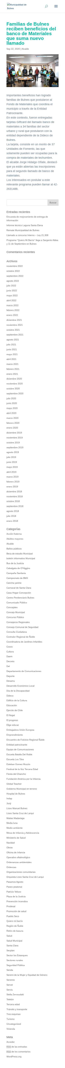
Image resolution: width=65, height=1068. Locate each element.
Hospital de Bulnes (15, 793)
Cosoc (9, 646)
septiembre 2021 (14, 334)
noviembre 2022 (14, 266)
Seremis (10, 980)
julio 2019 (11, 457)
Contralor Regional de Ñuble (20, 637)
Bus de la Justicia (15, 563)
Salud (9, 935)
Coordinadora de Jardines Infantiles (24, 641)
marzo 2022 (12, 305)
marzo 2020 (12, 418)
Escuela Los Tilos (15, 759)
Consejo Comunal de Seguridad (22, 627)
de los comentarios (18, 1051)
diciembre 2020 (14, 378)
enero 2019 (12, 486)
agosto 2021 (12, 339)
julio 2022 (11, 285)
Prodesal (10, 906)
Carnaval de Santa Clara (18, 588)
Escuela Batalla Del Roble (19, 754)
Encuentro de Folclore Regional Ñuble (25, 739)
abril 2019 (11, 472)
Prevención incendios (17, 901)
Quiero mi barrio (14, 921)
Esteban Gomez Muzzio (18, 764)
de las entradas (16, 1046)
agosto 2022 (12, 281)
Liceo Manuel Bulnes (16, 808)
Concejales (12, 607)
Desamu (10, 681)
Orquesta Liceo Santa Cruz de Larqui (25, 877)
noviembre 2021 (14, 325)
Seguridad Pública (15, 965)
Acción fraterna (14, 534)
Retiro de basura (14, 931)
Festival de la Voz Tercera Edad (22, 769)
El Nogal (10, 715)
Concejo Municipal (15, 612)
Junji (8, 803)
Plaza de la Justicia (16, 896)
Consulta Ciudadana (16, 632)
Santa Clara (12, 945)
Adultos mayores (14, 539)
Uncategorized (13, 1024)
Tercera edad (13, 1004)
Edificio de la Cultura (16, 700)
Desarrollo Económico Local (20, 686)
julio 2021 (11, 344)
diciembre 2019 (14, 432)
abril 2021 (11, 359)
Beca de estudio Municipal (19, 553)
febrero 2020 (12, 423)
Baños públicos (14, 548)
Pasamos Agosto (14, 882)
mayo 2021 (12, 354)
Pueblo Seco (12, 916)
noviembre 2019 (14, 437)
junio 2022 (11, 290)
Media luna (12, 823)
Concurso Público (15, 617)
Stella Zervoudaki (15, 994)
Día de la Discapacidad (18, 690)
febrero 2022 (12, 310)
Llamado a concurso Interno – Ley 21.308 (27, 235)
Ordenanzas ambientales (19, 862)
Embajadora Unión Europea (20, 730)
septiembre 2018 (14, 506)
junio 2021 (11, 349)
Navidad (10, 842)
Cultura (10, 651)
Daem (9, 656)
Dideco (9, 695)
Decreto (10, 661)
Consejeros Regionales (18, 622)
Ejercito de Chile (14, 710)
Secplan (10, 950)
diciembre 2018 (14, 491)
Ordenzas (11, 867)
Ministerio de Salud (16, 837)
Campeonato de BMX (17, 578)
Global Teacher (14, 784)
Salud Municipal (14, 940)
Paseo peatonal (14, 886)
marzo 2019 (12, 476)
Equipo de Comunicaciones (20, 749)
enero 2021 (12, 374)
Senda (9, 970)
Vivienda (10, 1029)
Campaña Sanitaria (16, 573)
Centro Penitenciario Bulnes (20, 597)
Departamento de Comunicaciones (23, 671)
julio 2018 (11, 516)
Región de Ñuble (14, 926)
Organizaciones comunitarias (20, 872)
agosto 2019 (12, 452)
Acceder (10, 1042)
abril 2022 (11, 300)
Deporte (10, 676)
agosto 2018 (12, 511)
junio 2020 (11, 403)
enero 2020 (12, 427)
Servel (9, 985)
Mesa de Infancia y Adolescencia (22, 833)
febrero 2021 (12, 369)
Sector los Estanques (17, 955)
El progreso (12, 720)
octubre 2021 (13, 330)
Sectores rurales (14, 960)
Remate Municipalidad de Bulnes (22, 230)
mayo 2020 (12, 408)
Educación (11, 705)
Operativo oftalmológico (18, 857)
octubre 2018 (13, 501)
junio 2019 (11, 462)
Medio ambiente (14, 828)
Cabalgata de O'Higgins (18, 568)
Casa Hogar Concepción (18, 592)
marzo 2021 (12, 364)
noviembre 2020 (14, 383)
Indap (9, 798)
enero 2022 (12, 315)
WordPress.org (13, 1056)
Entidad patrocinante (16, 744)
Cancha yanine (13, 583)
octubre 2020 (13, 388)
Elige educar (12, 725)
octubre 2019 (13, 442)
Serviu (9, 989)
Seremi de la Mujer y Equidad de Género (26, 975)
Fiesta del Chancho (16, 774)
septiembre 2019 (14, 447)
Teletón (10, 999)
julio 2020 (11, 398)
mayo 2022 (12, 295)
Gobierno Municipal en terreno (21, 788)
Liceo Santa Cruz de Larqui (20, 813)
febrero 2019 (12, 481)
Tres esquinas (13, 1014)
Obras (9, 847)
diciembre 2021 (14, 320)
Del (8, 666)
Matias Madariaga (15, 818)
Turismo (10, 1019)
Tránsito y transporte (16, 1009)
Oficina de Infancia (15, 852)
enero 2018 (12, 521)
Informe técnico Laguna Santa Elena (24, 225)
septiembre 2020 (14, 393)
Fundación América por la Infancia (23, 779)
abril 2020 (11, 413)
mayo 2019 (12, 467)
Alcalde (25, 49)
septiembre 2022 (14, 276)
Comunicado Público (16, 602)
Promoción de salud (16, 911)
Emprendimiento (14, 735)
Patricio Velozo (13, 891)
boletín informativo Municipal (20, 558)
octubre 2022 (13, 271)
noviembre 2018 (14, 496)
